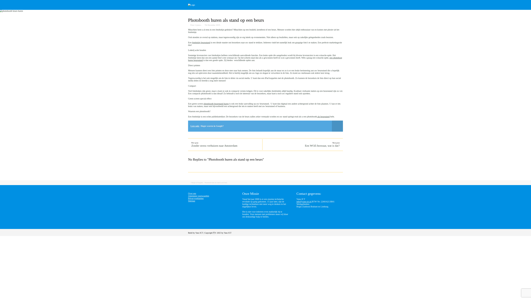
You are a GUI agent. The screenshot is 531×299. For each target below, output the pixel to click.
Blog (316, 8)
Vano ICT (199, 233)
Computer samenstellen (274, 8)
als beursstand (323, 116)
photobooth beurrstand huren (216, 104)
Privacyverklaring (196, 198)
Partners (329, 8)
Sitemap (191, 201)
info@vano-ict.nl (304, 201)
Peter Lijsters (195, 25)
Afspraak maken (300, 8)
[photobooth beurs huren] (265, 11)
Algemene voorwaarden (198, 196)
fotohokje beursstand (201, 42)
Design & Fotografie (197, 182)
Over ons (344, 8)
